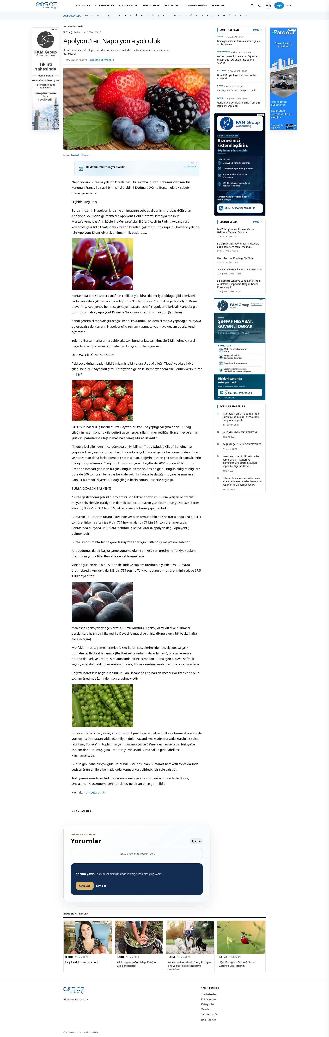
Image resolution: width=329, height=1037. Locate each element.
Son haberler (104, 5)
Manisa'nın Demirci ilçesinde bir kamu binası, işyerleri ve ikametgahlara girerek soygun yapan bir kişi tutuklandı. (241, 461)
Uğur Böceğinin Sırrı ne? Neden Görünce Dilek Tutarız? (237, 963)
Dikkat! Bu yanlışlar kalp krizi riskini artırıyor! (237, 76)
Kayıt (279, 5)
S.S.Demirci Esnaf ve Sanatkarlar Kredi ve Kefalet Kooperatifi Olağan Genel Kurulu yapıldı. (239, 284)
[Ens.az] (46, 5)
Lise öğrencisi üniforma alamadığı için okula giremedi (239, 42)
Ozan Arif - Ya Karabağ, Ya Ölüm (235, 258)
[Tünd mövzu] (259, 5)
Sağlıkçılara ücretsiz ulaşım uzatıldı (237, 90)
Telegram (86, 155)
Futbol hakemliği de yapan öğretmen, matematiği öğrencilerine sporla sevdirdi (238, 60)
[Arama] (252, 5)
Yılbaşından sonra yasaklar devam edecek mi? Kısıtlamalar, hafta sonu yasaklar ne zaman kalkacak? (243, 481)
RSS (203, 1020)
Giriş (268, 5)
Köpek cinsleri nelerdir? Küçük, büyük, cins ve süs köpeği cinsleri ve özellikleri (190, 965)
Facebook (75, 155)
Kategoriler (151, 5)
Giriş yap (84, 885)
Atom (212, 1020)
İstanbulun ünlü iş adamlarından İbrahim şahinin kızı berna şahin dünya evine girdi (241, 417)
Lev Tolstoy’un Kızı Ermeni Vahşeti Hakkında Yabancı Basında (236, 231)
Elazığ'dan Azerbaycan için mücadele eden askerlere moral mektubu (238, 245)
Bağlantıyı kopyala (101, 59)
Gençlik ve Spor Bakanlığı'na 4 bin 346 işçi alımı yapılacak (238, 104)
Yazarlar (218, 5)
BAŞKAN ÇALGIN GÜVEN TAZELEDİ (242, 444)
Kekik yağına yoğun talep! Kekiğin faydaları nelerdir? (136, 963)
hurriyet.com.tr (95, 792)
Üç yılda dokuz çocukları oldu (82, 962)
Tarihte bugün (196, 5)
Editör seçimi (128, 5)
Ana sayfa (83, 5)
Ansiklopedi (172, 5)
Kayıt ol (101, 885)
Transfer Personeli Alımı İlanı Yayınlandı (239, 269)
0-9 (86, 15)
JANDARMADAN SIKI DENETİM (240, 432)
